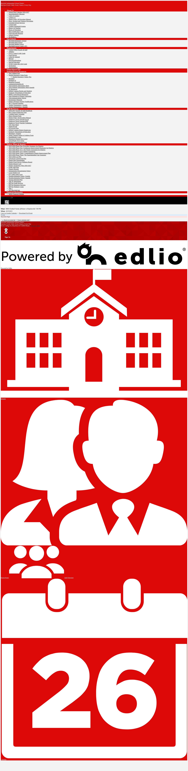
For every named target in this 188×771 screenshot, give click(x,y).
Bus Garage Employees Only (18, 112)
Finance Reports (14, 169)
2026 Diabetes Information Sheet (19, 86)
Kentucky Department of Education (20, 93)
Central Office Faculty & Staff (18, 50)
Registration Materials (15, 100)
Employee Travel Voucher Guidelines (20, 123)
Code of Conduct (14, 16)
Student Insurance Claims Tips (22, 77)
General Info (12, 24)
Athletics (11, 51)
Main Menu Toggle (7, 7)
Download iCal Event (25, 213)
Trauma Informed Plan (16, 180)
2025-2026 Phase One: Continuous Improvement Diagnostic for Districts (31, 148)
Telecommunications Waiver (17, 98)
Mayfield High (5, 217)
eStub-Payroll (13, 126)
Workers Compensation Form (18, 142)
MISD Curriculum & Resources (18, 94)
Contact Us (12, 17)
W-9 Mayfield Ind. (14, 190)
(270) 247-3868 (35, 226)
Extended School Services (17, 23)
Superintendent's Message (17, 14)
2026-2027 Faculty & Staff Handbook (20, 111)
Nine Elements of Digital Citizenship (20, 96)
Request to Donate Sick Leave (18, 139)
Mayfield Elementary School (17, 41)
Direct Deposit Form (15, 116)
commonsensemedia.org (16, 84)
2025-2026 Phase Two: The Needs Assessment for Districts (27, 150)
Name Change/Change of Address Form (21, 135)
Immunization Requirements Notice (20, 171)
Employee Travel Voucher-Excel (19, 119)
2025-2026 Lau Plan (15, 157)
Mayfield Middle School (16, 44)
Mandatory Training (15, 133)
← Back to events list (8, 220)
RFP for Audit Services (16, 183)
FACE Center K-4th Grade (17, 53)
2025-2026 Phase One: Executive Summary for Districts (26, 146)
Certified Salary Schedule (16, 114)
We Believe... (13, 37)
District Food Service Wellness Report (20, 162)
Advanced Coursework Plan (17, 158)
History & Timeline (15, 28)
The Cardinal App (14, 73)
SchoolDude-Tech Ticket (16, 140)
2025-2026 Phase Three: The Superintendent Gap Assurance (27, 155)
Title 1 (11, 188)
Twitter (6, 232)
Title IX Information (15, 181)
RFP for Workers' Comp (16, 187)
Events (3, 215)
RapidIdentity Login (15, 137)
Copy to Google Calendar (9, 213)
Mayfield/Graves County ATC (18, 46)
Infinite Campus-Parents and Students (20, 91)
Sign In (7, 237)
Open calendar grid (23, 220)
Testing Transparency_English (18, 105)
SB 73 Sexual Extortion (16, 103)
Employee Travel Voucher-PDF (18, 121)
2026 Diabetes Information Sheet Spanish (21, 87)
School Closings (14, 35)
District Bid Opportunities (17, 160)
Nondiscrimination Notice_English (19, 176)
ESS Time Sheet (14, 125)
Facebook (6, 229)
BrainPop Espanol (14, 82)
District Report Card (15, 164)
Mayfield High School (15, 42)
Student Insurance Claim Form (18, 75)
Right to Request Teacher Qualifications (21, 101)
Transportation (13, 67)
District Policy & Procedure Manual (20, 19)
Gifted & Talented (14, 57)
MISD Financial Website (16, 194)
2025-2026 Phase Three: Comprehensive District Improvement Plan (30, 153)
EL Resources (13, 89)
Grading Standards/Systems (17, 26)
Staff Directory (69, 578)
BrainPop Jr (12, 80)
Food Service (13, 55)
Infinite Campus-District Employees (20, 130)
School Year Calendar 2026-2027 (19, 12)
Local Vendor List (14, 173)
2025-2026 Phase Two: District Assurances (22, 151)
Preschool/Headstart (15, 60)
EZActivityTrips (14, 128)
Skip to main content (7, 1)
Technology (12, 66)
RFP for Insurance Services (17, 185)
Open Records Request (16, 33)
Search (7, 202)
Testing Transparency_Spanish (18, 107)
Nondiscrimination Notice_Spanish (19, 178)
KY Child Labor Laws (16, 174)
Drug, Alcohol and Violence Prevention (21, 21)
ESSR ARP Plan (14, 167)
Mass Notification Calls (16, 32)
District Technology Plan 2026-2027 (20, 165)
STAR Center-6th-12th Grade (18, 64)
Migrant (11, 59)
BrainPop (11, 79)
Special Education (14, 62)
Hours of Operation (15, 30)
